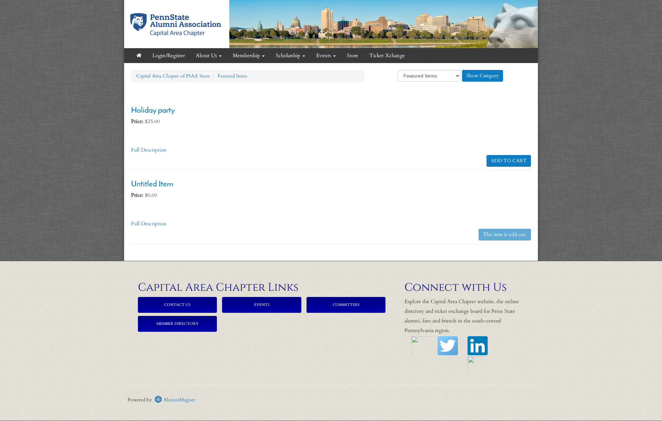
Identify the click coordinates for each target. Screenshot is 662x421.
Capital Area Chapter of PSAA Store (173, 76)
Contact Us (177, 304)
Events (262, 304)
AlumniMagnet (178, 400)
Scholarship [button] (289, 55)
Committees (346, 304)
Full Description (149, 150)
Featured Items (232, 76)
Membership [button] (247, 55)
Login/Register (168, 55)
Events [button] (324, 55)
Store (352, 55)
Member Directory (178, 323)
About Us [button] (207, 55)
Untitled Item (152, 184)
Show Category (483, 75)
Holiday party (153, 111)
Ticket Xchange (387, 55)
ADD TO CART (508, 160)
